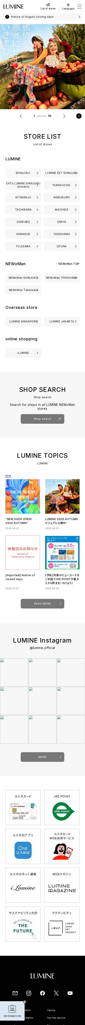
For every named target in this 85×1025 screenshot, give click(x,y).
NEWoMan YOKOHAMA (62, 277)
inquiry (51, 1010)
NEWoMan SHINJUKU (23, 277)
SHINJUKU (23, 173)
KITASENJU (23, 197)
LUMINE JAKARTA (61, 321)
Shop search (42, 418)
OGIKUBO (23, 221)
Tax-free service (56, 1017)
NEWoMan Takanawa (23, 290)
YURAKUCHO (61, 185)
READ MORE (42, 603)
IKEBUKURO (61, 197)
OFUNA (62, 246)
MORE (42, 757)
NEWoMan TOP (69, 263)
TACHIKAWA (23, 209)
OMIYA (61, 221)
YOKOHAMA (61, 234)
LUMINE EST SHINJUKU (61, 173)
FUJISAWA (23, 246)
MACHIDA (61, 209)
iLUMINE (23, 352)
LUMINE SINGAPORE (23, 321)
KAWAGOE (23, 234)
